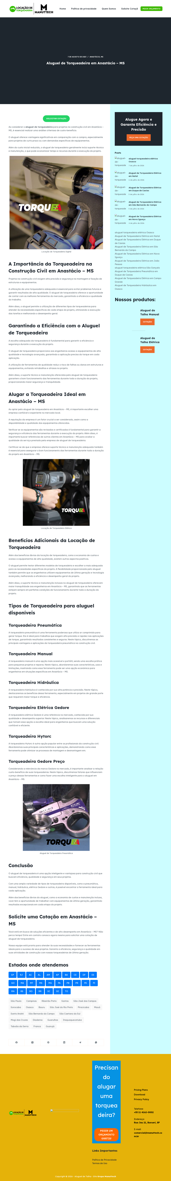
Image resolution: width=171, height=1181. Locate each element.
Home (63, 8)
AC (30, 974)
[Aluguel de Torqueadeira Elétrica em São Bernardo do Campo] (120, 205)
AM (48, 974)
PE (85, 983)
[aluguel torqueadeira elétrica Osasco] (120, 162)
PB (68, 983)
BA (66, 974)
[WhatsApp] (96, 1042)
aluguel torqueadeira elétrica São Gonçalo (137, 267)
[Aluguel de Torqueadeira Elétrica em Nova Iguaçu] (120, 219)
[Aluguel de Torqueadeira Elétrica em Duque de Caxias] (120, 191)
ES (93, 974)
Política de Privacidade (104, 1159)
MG (50, 983)
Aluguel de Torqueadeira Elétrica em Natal (137, 236)
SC (48, 991)
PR (76, 983)
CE (75, 974)
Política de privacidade (83, 8)
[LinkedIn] (64, 1042)
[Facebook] (17, 1042)
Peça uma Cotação (138, 137)
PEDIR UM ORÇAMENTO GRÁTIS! (106, 1134)
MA (22, 983)
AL (39, 974)
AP (57, 974)
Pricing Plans (141, 1090)
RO (30, 991)
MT (31, 983)
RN (12, 991)
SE (57, 991)
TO (66, 991)
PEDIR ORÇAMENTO (151, 9)
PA (59, 983)
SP (12, 974)
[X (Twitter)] (32, 1042)
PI (94, 983)
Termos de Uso (99, 1163)
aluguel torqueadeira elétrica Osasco (134, 232)
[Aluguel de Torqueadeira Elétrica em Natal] (120, 176)
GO (13, 983)
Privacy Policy (141, 1099)
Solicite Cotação (130, 8)
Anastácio (95, 57)
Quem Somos (109, 8)
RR (39, 991)
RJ (21, 974)
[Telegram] (80, 1042)
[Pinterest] (48, 1042)
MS (102, 57)
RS (21, 991)
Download (139, 1094)
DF (84, 974)
